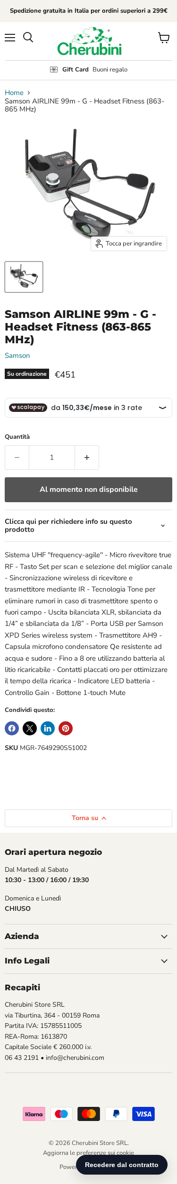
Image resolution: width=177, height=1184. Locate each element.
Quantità (17, 437)
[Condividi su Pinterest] (66, 728)
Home (14, 93)
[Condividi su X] (30, 728)
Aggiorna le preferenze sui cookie (88, 1153)
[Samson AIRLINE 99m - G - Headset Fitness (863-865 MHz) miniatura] (23, 277)
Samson (17, 355)
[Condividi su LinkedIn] (48, 728)
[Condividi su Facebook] (12, 728)
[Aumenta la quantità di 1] (87, 457)
